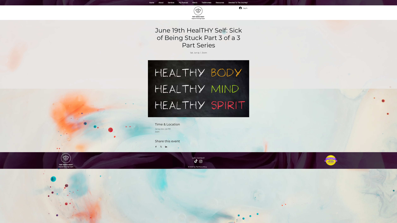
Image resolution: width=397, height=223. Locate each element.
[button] (170, 2)
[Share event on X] (161, 147)
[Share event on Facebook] (156, 147)
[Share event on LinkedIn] (166, 147)
